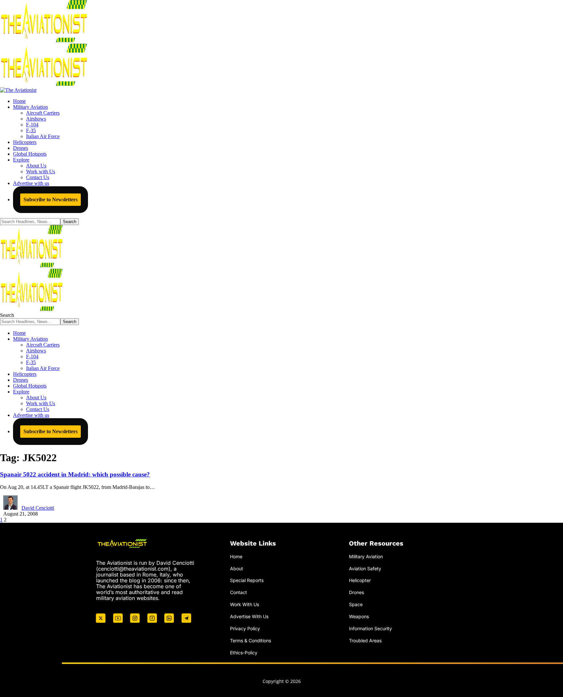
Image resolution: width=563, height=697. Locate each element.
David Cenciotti (38, 508)
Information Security (370, 628)
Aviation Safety (365, 568)
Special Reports (247, 580)
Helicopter (360, 580)
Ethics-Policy (243, 652)
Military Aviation (366, 556)
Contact (238, 592)
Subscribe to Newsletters (50, 199)
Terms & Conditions (250, 640)
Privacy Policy (245, 628)
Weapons (359, 616)
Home (236, 556)
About (236, 568)
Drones (356, 592)
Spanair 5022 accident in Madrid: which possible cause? (75, 474)
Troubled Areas (365, 640)
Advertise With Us (249, 616)
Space (356, 604)
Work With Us (244, 604)
